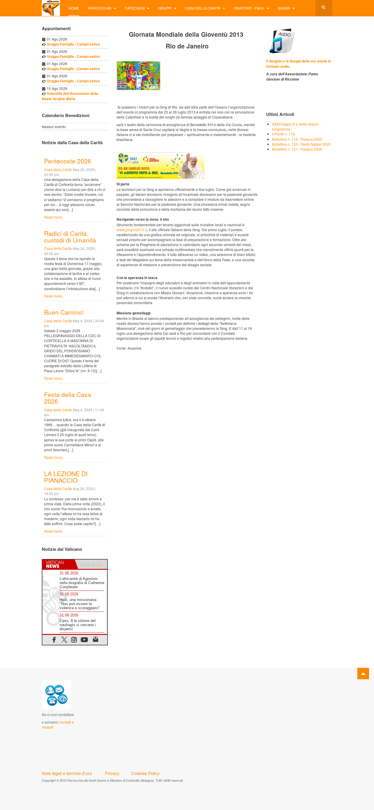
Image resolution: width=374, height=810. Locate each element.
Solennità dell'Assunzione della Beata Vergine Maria (70, 96)
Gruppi (165, 8)
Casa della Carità (203, 8)
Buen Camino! (64, 312)
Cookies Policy (145, 773)
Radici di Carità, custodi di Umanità (70, 236)
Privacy (112, 773)
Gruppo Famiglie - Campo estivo (73, 44)
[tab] (58, 564)
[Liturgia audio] (281, 40)
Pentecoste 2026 (67, 160)
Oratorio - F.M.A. (249, 8)
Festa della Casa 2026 (67, 397)
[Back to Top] (363, 673)
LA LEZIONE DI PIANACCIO (66, 477)
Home (74, 8)
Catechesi (135, 8)
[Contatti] (56, 694)
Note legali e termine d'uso (67, 773)
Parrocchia (100, 8)
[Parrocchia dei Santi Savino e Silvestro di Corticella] (51, 8)
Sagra (284, 8)
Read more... (54, 217)
